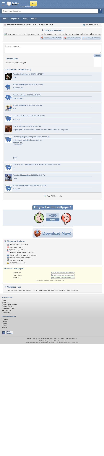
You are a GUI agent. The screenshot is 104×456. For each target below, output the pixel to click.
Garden (4, 321)
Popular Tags (7, 306)
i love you (21, 290)
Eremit (22, 126)
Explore (14, 19)
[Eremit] (8, 132)
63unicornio (24, 175)
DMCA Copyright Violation (68, 338)
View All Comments (54, 196)
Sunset (4, 327)
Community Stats (8, 308)
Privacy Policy (32, 338)
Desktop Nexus (48, 341)
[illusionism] (8, 79)
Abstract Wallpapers (15, 25)
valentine (54, 290)
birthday (10, 290)
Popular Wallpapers (9, 304)
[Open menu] (3, 4)
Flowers (5, 319)
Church (4, 323)
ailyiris (22, 95)
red (49, 290)
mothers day (42, 290)
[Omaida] (8, 111)
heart (15, 290)
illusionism (24, 74)
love (35, 290)
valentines (62, 290)
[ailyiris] (8, 100)
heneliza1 (23, 84)
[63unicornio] (8, 180)
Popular (34, 19)
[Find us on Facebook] (7, 334)
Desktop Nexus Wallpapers (13, 4)
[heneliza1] (7, 90)
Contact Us (6, 312)
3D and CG (30, 25)
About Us (5, 302)
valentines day (72, 290)
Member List (6, 310)
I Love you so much (45, 25)
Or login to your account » (28, 6)
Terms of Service (43, 338)
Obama (4, 325)
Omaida (23, 105)
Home (5, 19)
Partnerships (54, 338)
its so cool (29, 290)
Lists (25, 19)
